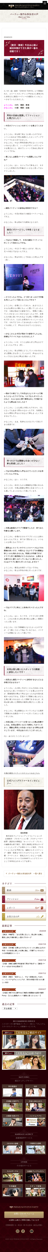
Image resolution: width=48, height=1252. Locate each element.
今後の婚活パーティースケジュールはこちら (22, 773)
